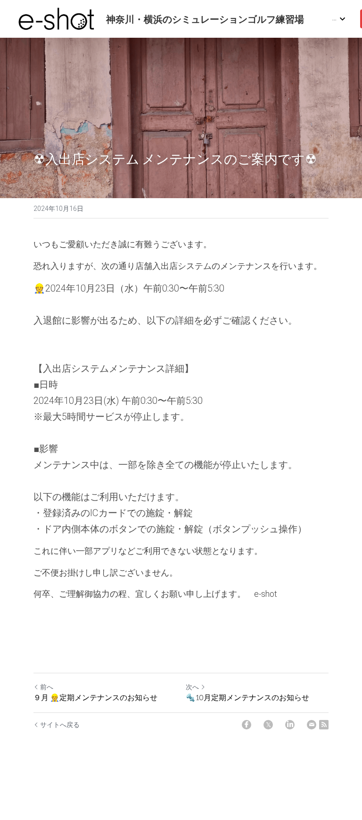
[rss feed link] (324, 724)
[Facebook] (246, 724)
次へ (192, 687)
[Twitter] (268, 724)
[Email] (311, 724)
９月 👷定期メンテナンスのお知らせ (95, 697)
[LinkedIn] (290, 724)
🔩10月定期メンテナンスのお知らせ (247, 697)
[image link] (57, 18)
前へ (46, 687)
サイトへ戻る (60, 724)
